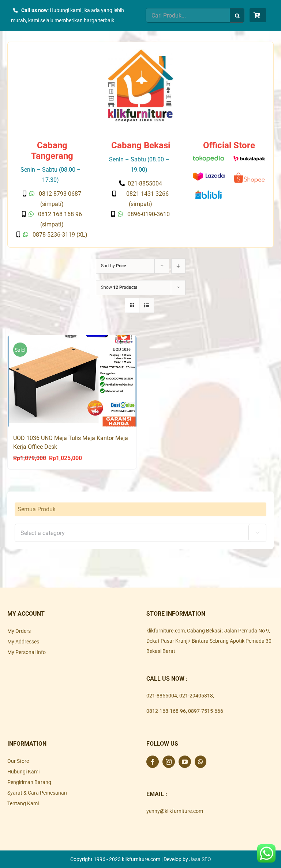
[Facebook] (152, 762)
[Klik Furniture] (140, 52)
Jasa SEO (200, 859)
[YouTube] (185, 762)
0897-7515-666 (205, 711)
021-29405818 (196, 696)
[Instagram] (168, 762)
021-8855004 (161, 696)
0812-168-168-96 (166, 711)
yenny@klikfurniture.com (174, 811)
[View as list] (146, 305)
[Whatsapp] (200, 762)
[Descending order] (178, 266)
